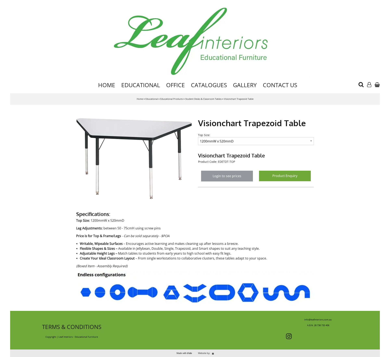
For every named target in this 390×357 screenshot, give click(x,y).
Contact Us (280, 85)
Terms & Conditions (71, 327)
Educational (140, 85)
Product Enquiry (284, 176)
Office (175, 85)
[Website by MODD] (213, 353)
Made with (184, 353)
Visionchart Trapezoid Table (239, 98)
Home (106, 85)
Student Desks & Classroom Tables (203, 98)
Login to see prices (227, 176)
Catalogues (209, 85)
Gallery (245, 85)
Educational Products (171, 98)
